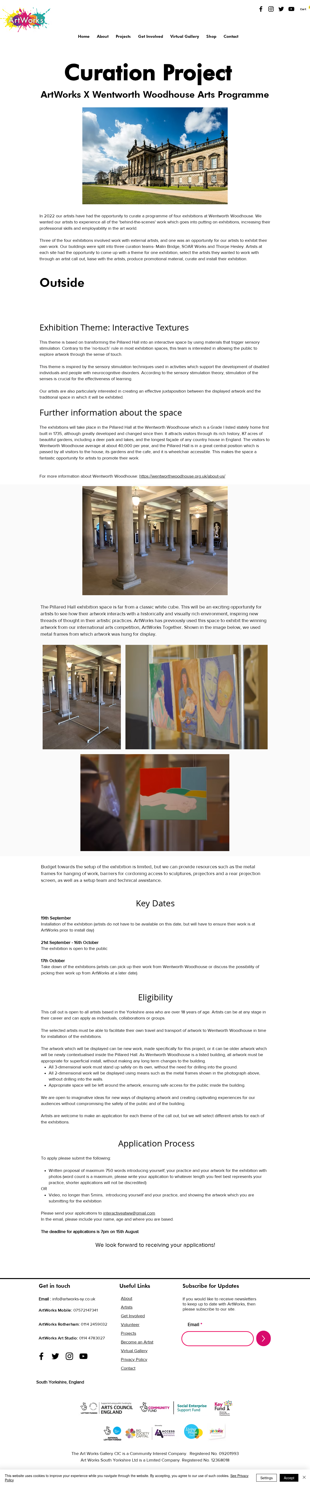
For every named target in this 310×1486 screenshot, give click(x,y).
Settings (266, 1477)
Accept (289, 1477)
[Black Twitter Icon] (281, 9)
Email (193, 1324)
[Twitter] (55, 1356)
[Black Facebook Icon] (260, 9)
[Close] (304, 1477)
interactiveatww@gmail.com (129, 1213)
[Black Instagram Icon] (271, 9)
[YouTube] (291, 9)
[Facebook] (41, 1356)
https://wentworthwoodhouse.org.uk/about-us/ (182, 476)
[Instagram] (69, 1356)
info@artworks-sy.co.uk (73, 1298)
